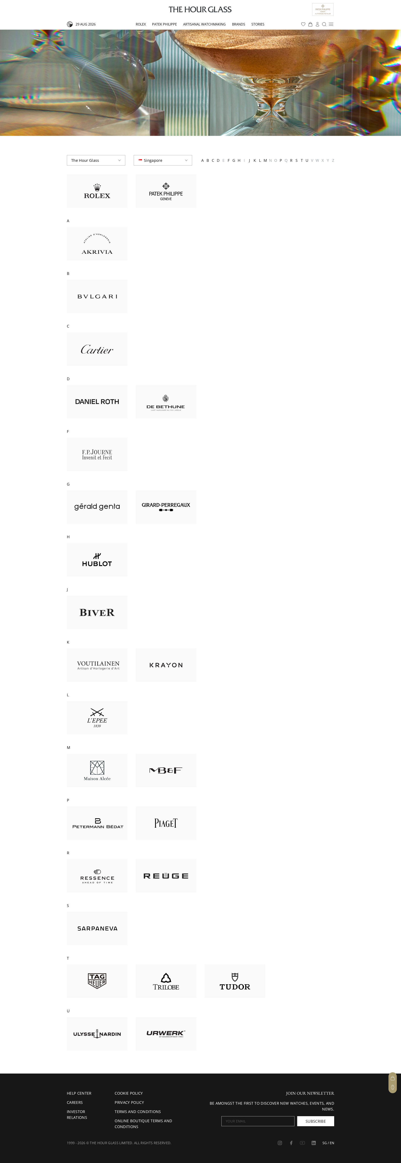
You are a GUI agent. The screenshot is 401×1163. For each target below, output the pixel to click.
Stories (257, 24)
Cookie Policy (129, 1093)
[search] (324, 24)
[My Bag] (392, 1078)
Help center (79, 1093)
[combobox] (96, 160)
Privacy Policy (129, 1102)
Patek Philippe (164, 24)
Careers (75, 1102)
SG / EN (328, 1143)
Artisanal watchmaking (204, 24)
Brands (238, 24)
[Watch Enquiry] (392, 1087)
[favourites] (303, 24)
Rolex (141, 24)
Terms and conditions (138, 1111)
